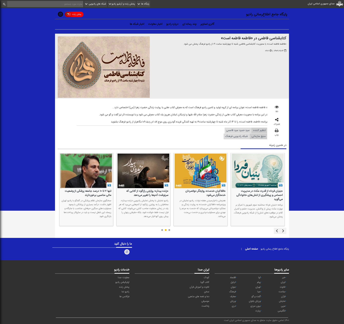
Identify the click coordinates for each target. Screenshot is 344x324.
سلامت (282, 292)
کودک (206, 278)
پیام (259, 282)
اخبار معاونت (155, 24)
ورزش (233, 301)
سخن (206, 292)
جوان (233, 287)
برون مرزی (255, 306)
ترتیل (233, 282)
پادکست (205, 306)
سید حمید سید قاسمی (238, 130)
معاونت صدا (123, 278)
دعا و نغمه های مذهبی (198, 297)
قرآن (283, 297)
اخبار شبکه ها (137, 24)
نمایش (282, 301)
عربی (283, 306)
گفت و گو (256, 297)
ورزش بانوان (255, 301)
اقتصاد (233, 278)
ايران (283, 282)
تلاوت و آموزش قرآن (199, 287)
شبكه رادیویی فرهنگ (236, 136)
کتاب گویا (204, 282)
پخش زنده (76, 14)
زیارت (258, 311)
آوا (259, 278)
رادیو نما (125, 292)
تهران (258, 287)
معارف (233, 297)
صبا (259, 292)
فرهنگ (232, 292)
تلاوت (282, 287)
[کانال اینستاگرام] (60, 15)
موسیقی (205, 301)
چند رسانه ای (189, 24)
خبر (283, 278)
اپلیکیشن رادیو (122, 282)
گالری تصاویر (207, 24)
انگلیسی (281, 311)
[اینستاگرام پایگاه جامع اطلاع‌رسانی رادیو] (127, 253)
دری (234, 306)
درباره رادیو (172, 24)
